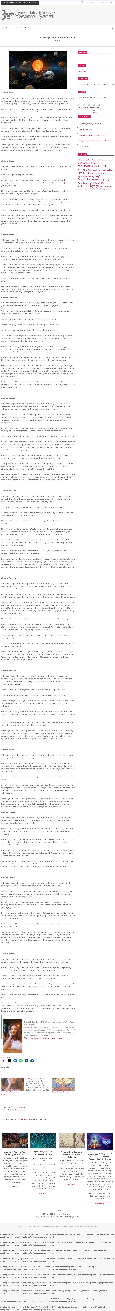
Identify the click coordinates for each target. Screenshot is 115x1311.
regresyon (81, 177)
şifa (104, 189)
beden (97, 160)
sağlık (97, 180)
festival (96, 166)
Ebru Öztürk (91, 163)
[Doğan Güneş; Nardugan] (63, 1084)
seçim (109, 179)
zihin (101, 186)
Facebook (82, 52)
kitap (81, 173)
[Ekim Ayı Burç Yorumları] (39, 1084)
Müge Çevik (104, 173)
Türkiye (92, 182)
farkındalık (85, 166)
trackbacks (25, 1119)
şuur (107, 189)
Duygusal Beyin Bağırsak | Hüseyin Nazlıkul (95, 141)
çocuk (85, 189)
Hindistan (95, 170)
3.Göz (80, 160)
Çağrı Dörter (108, 186)
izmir (111, 170)
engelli (99, 163)
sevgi (102, 179)
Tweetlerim (82, 71)
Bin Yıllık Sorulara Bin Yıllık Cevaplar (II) (93, 135)
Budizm (105, 160)
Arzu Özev (88, 160)
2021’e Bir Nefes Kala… (18, 1110)
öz (89, 189)
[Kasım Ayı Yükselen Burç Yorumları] (12, 1084)
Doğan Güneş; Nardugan (61, 1092)
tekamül (84, 183)
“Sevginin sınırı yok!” (86, 129)
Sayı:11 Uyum (86, 179)
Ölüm (79, 189)
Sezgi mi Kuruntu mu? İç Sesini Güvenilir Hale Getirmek (71, 1154)
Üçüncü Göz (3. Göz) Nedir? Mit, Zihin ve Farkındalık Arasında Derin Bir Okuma (100, 1156)
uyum (101, 182)
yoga (95, 186)
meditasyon (89, 173)
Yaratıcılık (85, 185)
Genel (59, 40)
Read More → (15, 1187)
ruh (86, 176)
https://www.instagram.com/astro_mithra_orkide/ (43, 1038)
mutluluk (97, 173)
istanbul (106, 169)
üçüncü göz (96, 189)
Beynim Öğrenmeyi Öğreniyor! (90, 124)
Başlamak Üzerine (19, 1107)
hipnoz (100, 170)
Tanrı (80, 183)
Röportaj (91, 177)
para (109, 173)
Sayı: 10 (99, 176)
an (83, 160)
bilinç (101, 160)
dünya (82, 162)
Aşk (93, 160)
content (110, 160)
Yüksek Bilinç (84, 147)
